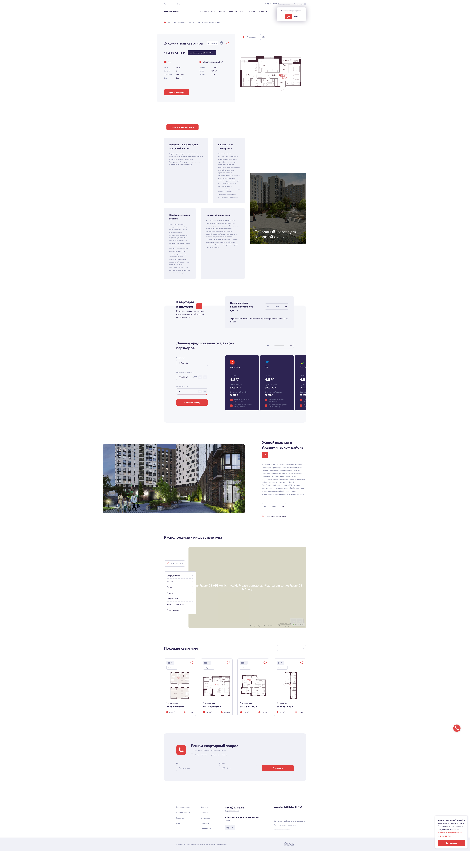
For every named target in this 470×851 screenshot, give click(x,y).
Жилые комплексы (207, 11)
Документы (168, 4)
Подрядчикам (206, 829)
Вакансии (251, 11)
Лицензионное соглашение (284, 624)
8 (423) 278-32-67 (271, 4)
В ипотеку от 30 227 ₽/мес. (202, 53)
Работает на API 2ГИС (285, 623)
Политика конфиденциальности (285, 825)
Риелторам (205, 823)
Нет (296, 16)
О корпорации (182, 4)
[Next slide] (285, 306)
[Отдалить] (293, 621)
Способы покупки (183, 812)
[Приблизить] (299, 621)
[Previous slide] (268, 306)
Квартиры (233, 11)
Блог (242, 11)
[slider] (206, 394)
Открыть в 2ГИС (299, 624)
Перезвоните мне (284, 4)
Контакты (263, 11)
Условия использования (282, 829)
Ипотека (221, 11)
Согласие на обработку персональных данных (289, 821)
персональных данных (218, 750)
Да (288, 16)
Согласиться (451, 843)
